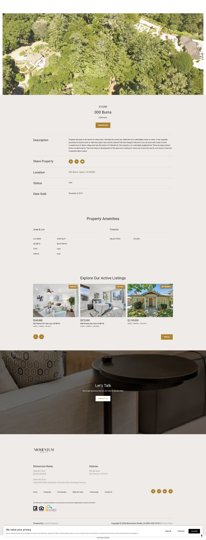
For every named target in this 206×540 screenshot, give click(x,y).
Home (35, 492)
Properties (47, 492)
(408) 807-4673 (39, 471)
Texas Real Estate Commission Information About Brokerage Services (59, 482)
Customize (181, 531)
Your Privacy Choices (103, 537)
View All (167, 337)
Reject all (168, 531)
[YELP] (170, 491)
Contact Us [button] (103, 398)
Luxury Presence (51, 523)
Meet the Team (78, 492)
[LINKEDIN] (165, 491)
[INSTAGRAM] (159, 491)
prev (35, 336)
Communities (61, 492)
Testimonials (94, 492)
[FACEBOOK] (153, 491)
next (41, 336)
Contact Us (108, 492)
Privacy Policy (167, 523)
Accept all (194, 531)
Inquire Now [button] (103, 125)
